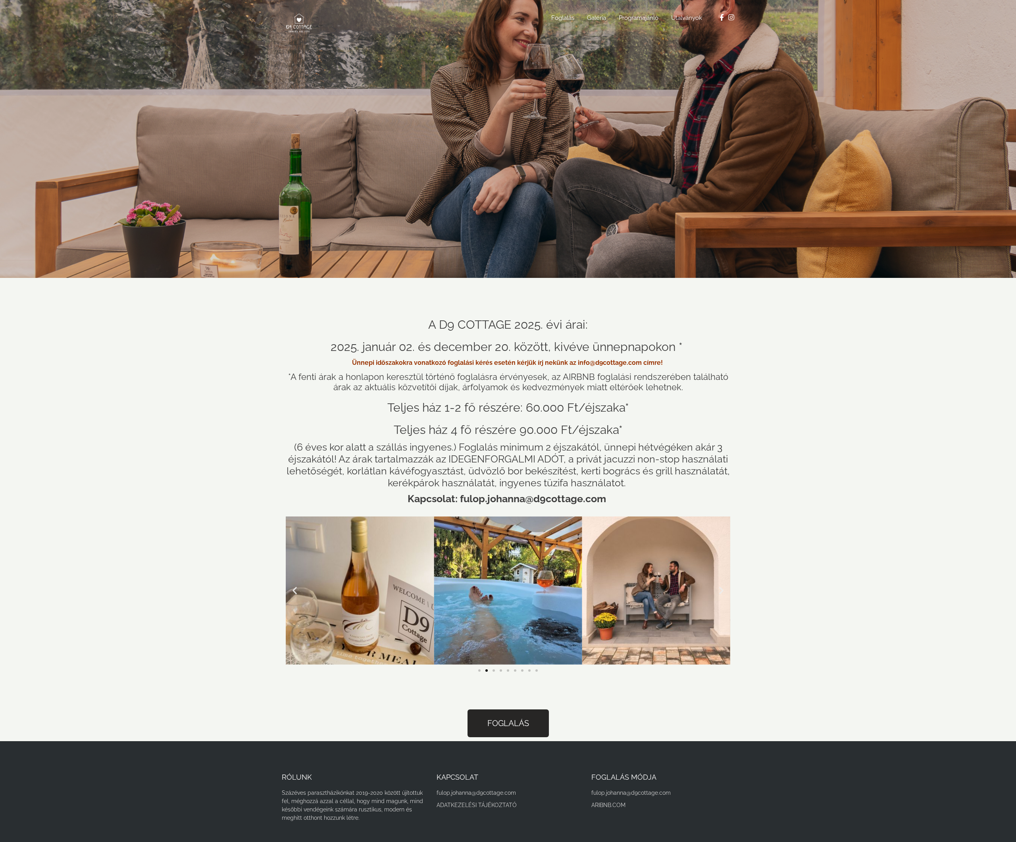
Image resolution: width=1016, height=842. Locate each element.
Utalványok (686, 17)
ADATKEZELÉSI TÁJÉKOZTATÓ (477, 805)
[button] (295, 590)
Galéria (596, 17)
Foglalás (562, 17)
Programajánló (638, 17)
